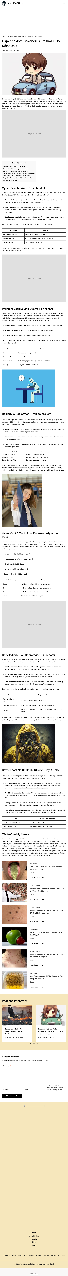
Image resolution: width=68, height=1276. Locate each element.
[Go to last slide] (4, 1023)
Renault (46, 1255)
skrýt (23, 163)
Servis (14, 1255)
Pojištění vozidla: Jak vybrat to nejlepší (16, 169)
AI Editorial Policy (34, 1274)
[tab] (30, 1043)
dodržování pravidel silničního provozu (29, 848)
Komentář (7, 1066)
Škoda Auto (55, 1255)
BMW (20, 1255)
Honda (31, 1255)
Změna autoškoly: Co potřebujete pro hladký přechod (14, 1031)
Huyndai (39, 1255)
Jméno (6, 1089)
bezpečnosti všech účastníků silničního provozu (31, 788)
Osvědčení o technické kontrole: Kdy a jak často (19, 173)
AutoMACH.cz (8, 50)
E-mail (27, 1089)
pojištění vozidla (20, 313)
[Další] (63, 1023)
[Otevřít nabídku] (64, 3)
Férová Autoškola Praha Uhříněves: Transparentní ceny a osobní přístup (50, 1031)
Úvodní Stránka (34, 1236)
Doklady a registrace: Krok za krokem (15, 171)
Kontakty (34, 1245)
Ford (25, 1255)
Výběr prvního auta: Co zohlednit (14, 166)
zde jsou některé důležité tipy (29, 778)
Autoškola (6, 1255)
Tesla (63, 1255)
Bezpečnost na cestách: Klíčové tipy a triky (17, 178)
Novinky (34, 1239)
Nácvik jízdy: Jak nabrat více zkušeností (16, 175)
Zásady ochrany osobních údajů (42, 1264)
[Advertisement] (34, 19)
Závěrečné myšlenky (10, 180)
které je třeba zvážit (9, 343)
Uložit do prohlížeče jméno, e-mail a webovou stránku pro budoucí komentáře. (55, 1087)
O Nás (34, 1242)
